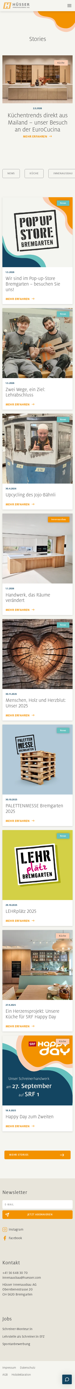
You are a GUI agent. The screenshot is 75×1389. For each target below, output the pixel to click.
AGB (5, 1374)
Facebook (15, 1238)
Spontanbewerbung (16, 1344)
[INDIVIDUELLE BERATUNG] (67, 1379)
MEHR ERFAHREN (35, 136)
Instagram (16, 1229)
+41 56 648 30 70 (15, 1273)
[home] (19, 5)
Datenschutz (27, 1367)
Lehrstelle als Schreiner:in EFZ (23, 1336)
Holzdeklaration (21, 1374)
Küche (34, 173)
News (11, 173)
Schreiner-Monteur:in (17, 1329)
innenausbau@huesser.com (21, 1277)
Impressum (9, 1367)
